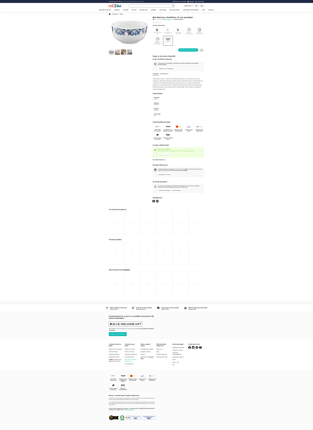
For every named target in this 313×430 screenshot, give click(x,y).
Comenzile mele (113, 351)
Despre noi (159, 349)
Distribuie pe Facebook (153, 201)
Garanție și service (145, 351)
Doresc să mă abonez (117, 334)
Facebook (189, 347)
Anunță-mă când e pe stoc (188, 50)
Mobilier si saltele (105, 10)
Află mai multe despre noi (161, 345)
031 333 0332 (200, 1)
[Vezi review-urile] (178, 22)
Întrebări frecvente (161, 354)
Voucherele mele (129, 357)
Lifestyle (211, 10)
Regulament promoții (178, 347)
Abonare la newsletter (166, 68)
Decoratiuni (143, 10)
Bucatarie (163, 10)
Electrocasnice (174, 10)
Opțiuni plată (164, 73)
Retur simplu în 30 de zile (118, 308)
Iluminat (153, 10)
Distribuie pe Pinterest (157, 201)
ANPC (174, 359)
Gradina (117, 10)
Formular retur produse (147, 349)
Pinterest (197, 347)
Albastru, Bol (168, 41)
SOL (173, 364)
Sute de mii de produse (144, 308)
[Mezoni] (110, 14)
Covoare (125, 10)
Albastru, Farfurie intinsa (188, 33)
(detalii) (185, 170)
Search (173, 5)
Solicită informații (165, 190)
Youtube (200, 347)
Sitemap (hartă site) (161, 357)
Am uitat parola (129, 363)
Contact (191, 1)
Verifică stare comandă (179, 1)
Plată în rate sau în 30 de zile (197, 308)
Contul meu (187, 6)
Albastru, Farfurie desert (199, 33)
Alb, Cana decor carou (168, 33)
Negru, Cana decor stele (178, 33)
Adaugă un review (165, 155)
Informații (156, 73)
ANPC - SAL (175, 362)
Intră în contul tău (129, 351)
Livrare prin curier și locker (170, 308)
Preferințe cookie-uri (178, 357)
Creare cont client (130, 349)
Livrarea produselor (114, 354)
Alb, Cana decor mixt (157, 33)
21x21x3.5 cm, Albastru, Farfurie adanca (157, 42)
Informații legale (177, 344)
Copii (203, 10)
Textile (134, 10)
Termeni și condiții (177, 350)
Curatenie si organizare (191, 10)
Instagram (193, 347)
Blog (157, 351)
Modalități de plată (114, 357)
